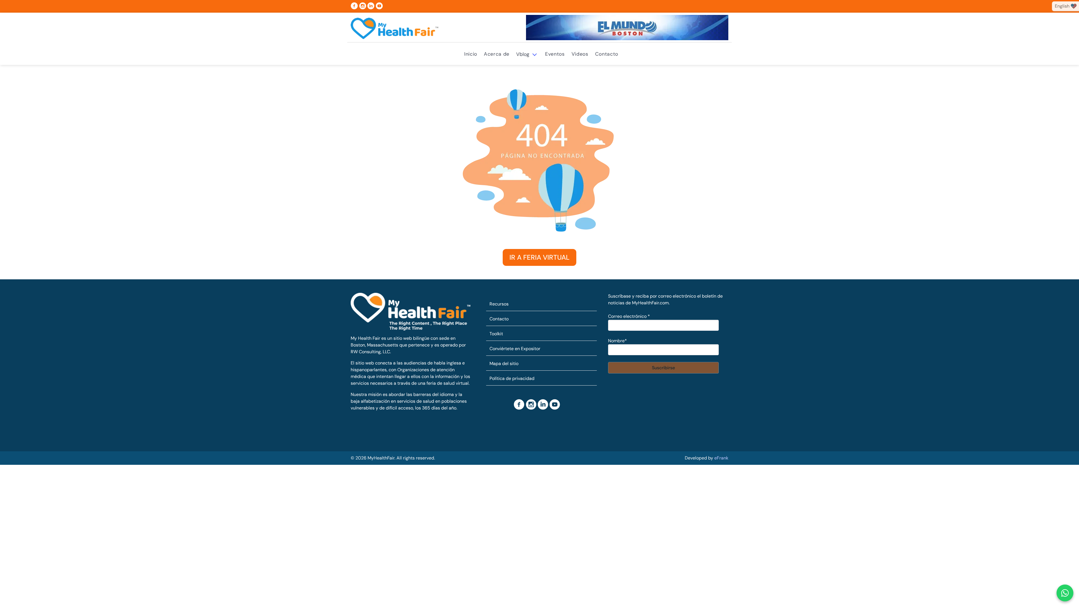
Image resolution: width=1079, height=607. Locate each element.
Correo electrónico (629, 316)
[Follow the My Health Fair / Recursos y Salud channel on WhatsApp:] (1065, 593)
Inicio (470, 54)
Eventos (555, 54)
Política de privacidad (511, 378)
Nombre (617, 341)
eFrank (721, 458)
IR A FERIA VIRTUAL (539, 257)
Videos (580, 54)
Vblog (522, 54)
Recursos (499, 304)
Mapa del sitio (503, 363)
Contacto (606, 54)
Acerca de (496, 54)
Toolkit (496, 334)
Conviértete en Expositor (514, 349)
